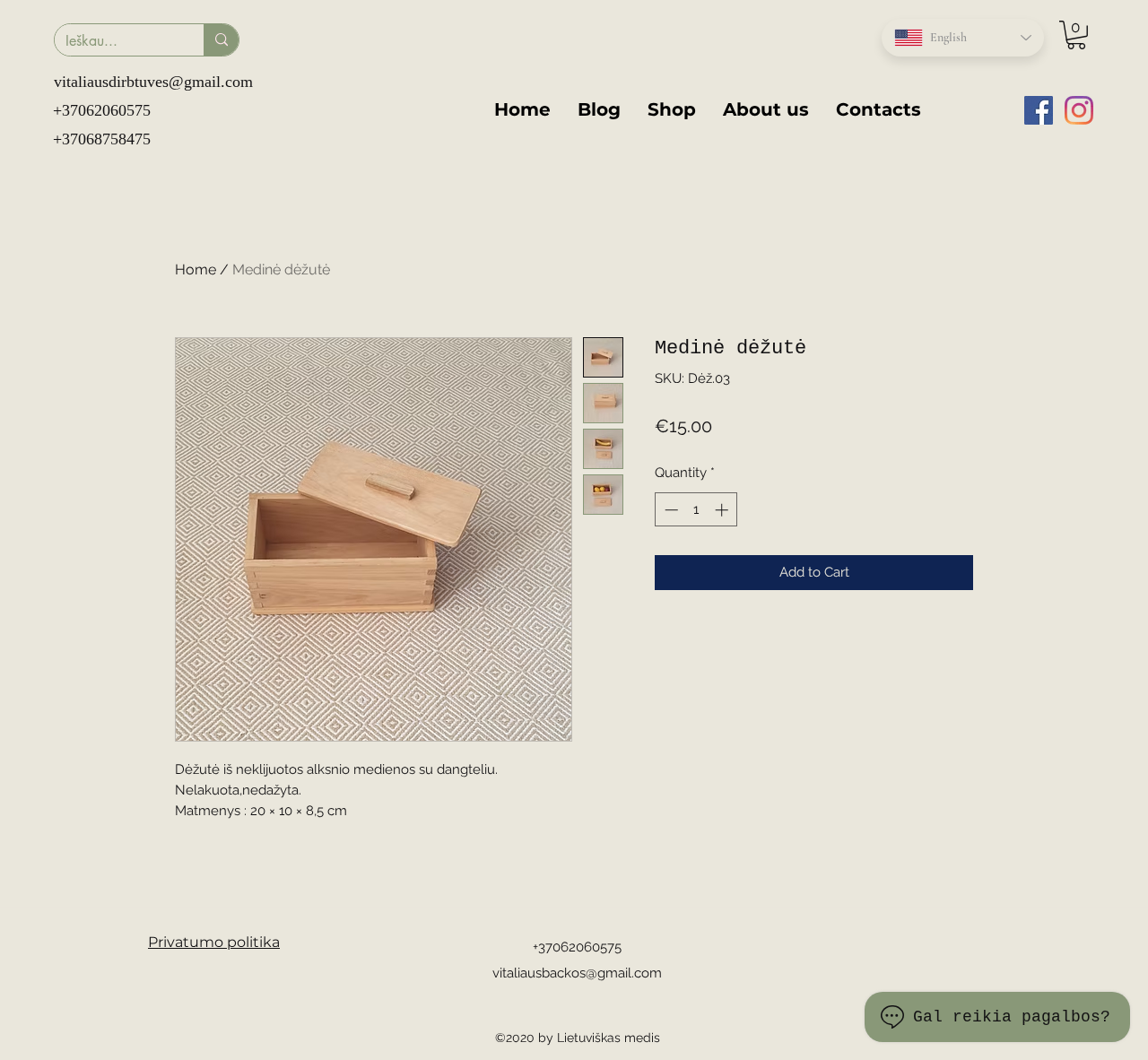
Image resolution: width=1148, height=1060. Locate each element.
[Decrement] (669, 509)
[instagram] (1079, 110)
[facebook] (1038, 110)
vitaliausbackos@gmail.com (577, 973)
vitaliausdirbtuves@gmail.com (153, 82)
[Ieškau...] (221, 40)
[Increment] (723, 509)
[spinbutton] (696, 509)
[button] (1076, 35)
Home (195, 269)
